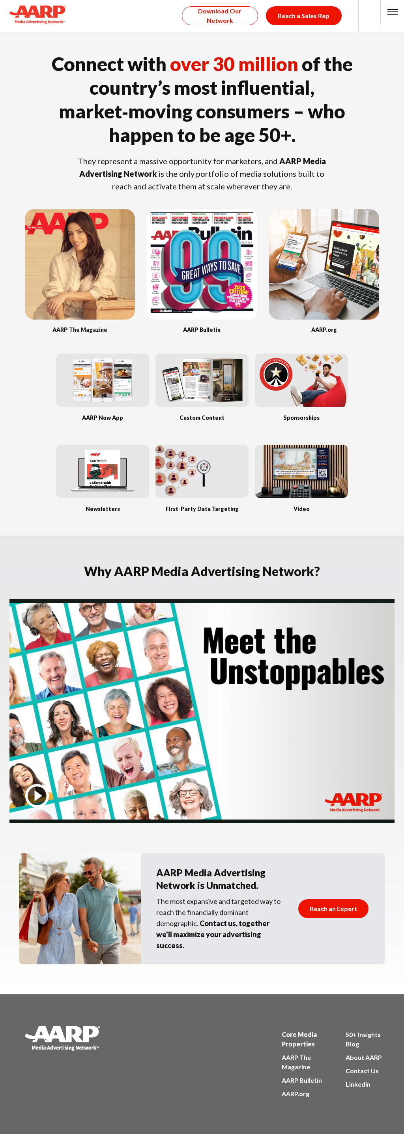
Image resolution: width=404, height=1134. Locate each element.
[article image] (80, 317)
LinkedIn (358, 1084)
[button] (392, 11)
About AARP (364, 1057)
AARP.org (295, 1093)
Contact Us (362, 1070)
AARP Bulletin (302, 1080)
